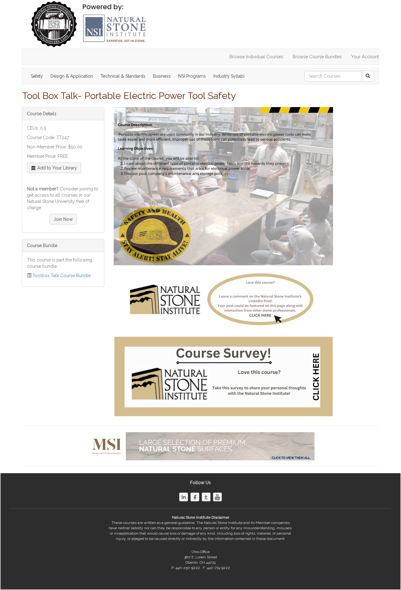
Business (162, 76)
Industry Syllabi (228, 76)
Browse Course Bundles (317, 56)
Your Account (365, 56)
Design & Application (71, 76)
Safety (37, 76)
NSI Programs (192, 76)
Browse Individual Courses (256, 56)
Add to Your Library (56, 167)
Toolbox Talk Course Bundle (62, 275)
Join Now (63, 219)
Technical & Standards (123, 76)
